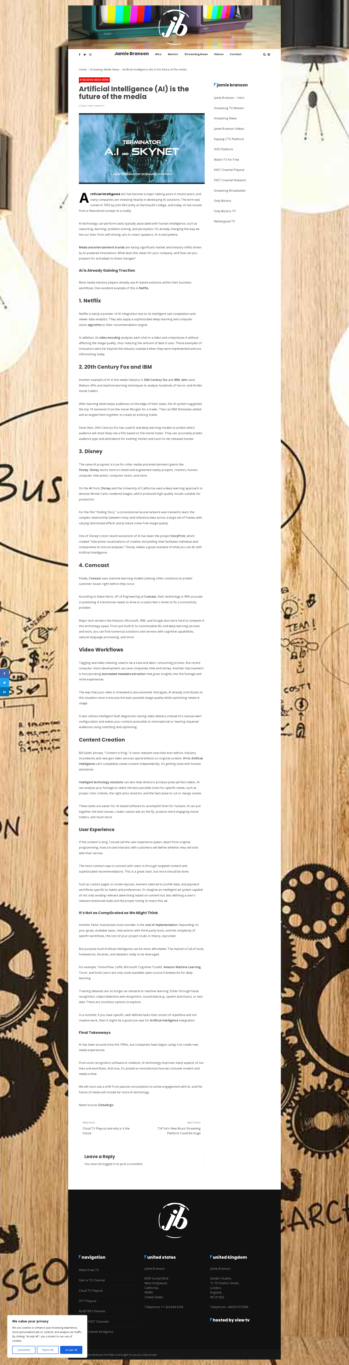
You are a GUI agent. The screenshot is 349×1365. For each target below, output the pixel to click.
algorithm (94, 325)
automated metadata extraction (124, 674)
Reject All (47, 1350)
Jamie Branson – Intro (229, 98)
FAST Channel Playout (229, 170)
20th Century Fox (155, 380)
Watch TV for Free (226, 160)
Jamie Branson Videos (229, 129)
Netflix (143, 288)
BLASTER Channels (92, 1311)
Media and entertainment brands (102, 247)
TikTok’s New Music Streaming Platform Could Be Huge (179, 1130)
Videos (219, 54)
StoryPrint (177, 536)
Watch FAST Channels (94, 1322)
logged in (109, 1164)
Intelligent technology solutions (101, 782)
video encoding (109, 338)
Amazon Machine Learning (182, 967)
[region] (47, 1336)
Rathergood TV (224, 221)
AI (90, 488)
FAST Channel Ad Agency (96, 1332)
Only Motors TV (225, 211)
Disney (83, 470)
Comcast (94, 578)
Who (158, 54)
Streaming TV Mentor (229, 108)
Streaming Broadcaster (230, 191)
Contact (236, 54)
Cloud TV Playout (91, 1291)
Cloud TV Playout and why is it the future (106, 1130)
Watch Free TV (89, 1270)
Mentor (173, 54)
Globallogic (106, 1105)
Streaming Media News (94, 79)
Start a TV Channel (92, 1280)
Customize (23, 1350)
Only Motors (222, 201)
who (184, 380)
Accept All (71, 1350)
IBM (176, 380)
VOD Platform (223, 149)
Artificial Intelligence (105, 194)
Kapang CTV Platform (229, 139)
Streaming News (196, 54)
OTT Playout (88, 1301)
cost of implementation (161, 925)
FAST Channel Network (230, 180)
